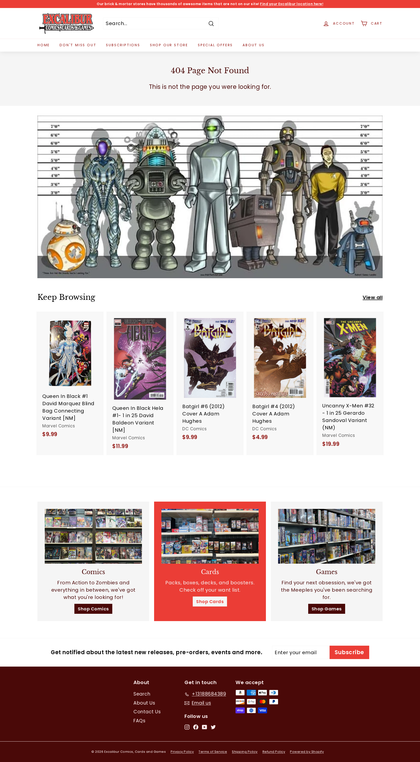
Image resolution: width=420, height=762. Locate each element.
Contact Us (147, 711)
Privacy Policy (182, 751)
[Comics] (93, 536)
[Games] (326, 536)
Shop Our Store (169, 45)
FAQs (139, 720)
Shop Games (327, 609)
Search (141, 694)
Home (43, 45)
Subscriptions (123, 45)
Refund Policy (273, 751)
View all (373, 297)
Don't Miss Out (78, 45)
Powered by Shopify (307, 751)
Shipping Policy (245, 751)
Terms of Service (213, 751)
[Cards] (210, 536)
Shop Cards (210, 601)
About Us (253, 45)
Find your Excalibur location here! (291, 3)
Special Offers (215, 45)
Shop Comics (93, 609)
